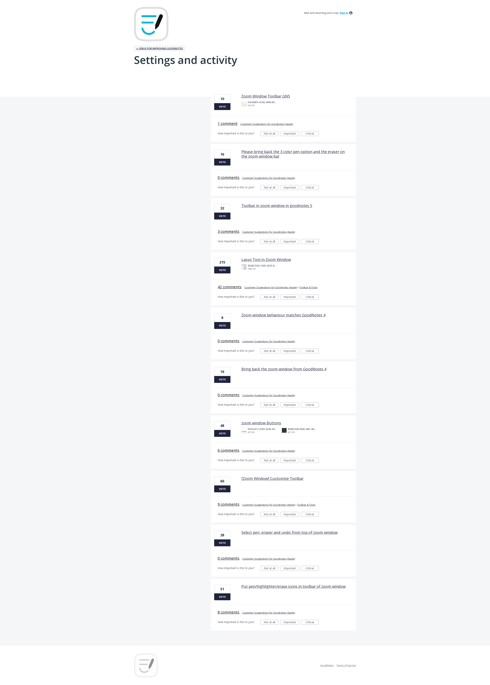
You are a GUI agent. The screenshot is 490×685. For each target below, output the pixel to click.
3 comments (228, 231)
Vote (222, 106)
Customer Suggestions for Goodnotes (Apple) (266, 124)
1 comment (228, 123)
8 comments (228, 612)
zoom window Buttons (261, 423)
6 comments (228, 450)
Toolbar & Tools (308, 287)
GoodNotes (327, 665)
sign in (344, 13)
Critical (312, 134)
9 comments (228, 504)
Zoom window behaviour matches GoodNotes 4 (283, 315)
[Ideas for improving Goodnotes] (151, 24)
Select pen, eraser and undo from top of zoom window (289, 532)
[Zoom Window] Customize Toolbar (272, 478)
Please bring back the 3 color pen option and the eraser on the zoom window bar (293, 154)
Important (291, 134)
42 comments (230, 286)
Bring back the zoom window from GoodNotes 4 (283, 369)
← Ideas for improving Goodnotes (159, 48)
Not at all (271, 134)
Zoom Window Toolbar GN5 (265, 96)
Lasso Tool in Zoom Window (266, 259)
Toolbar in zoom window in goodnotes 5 (276, 205)
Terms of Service (346, 665)
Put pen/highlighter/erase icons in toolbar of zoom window (293, 586)
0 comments (228, 177)
